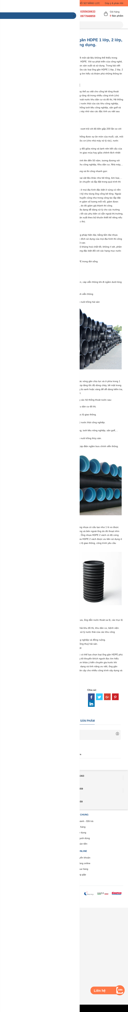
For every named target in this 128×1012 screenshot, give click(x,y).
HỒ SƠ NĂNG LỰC (89, 3)
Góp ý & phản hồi (114, 3)
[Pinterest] (115, 696)
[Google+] (107, 696)
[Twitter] (99, 696)
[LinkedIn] (91, 703)
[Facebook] (91, 696)
